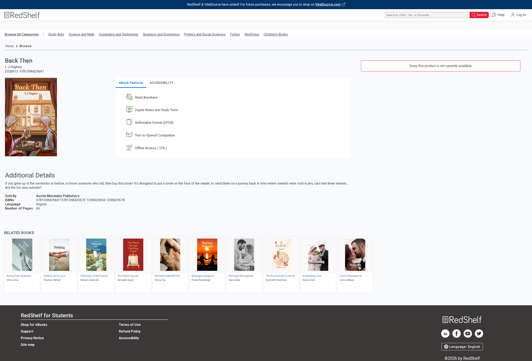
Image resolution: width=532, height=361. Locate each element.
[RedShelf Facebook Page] (456, 337)
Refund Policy (129, 331)
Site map (27, 345)
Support (27, 331)
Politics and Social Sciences (204, 34)
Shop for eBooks (34, 325)
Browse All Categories (22, 34)
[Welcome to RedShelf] (22, 15)
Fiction (235, 34)
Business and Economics (161, 34)
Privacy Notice (32, 338)
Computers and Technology (118, 34)
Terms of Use (130, 325)
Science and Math (81, 34)
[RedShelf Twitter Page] (479, 337)
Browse (26, 46)
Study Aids (56, 34)
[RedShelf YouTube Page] (468, 337)
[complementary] (266, 257)
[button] (234, 97)
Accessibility (129, 338)
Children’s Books (276, 34)
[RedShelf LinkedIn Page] (445, 337)
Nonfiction (251, 34)
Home (9, 46)
